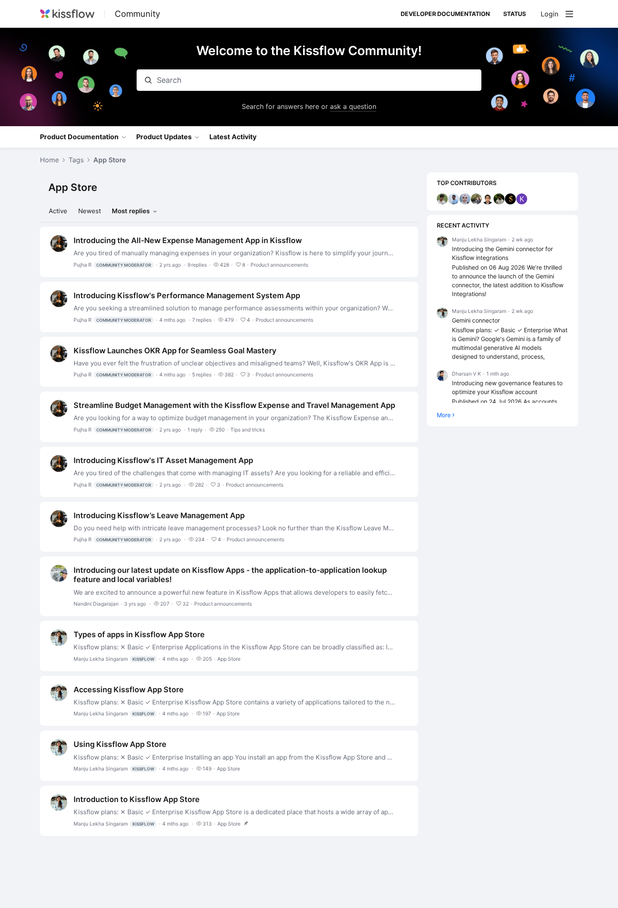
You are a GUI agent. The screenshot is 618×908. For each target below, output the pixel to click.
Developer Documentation (445, 13)
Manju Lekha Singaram (114, 659)
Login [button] (549, 14)
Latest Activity (232, 137)
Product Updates (164, 137)
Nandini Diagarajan (96, 604)
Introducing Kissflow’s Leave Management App (159, 515)
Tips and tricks (247, 429)
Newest (89, 211)
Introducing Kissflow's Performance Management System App (187, 295)
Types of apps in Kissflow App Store (139, 634)
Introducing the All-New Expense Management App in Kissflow (188, 240)
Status (514, 13)
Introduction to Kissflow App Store (137, 799)
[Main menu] (569, 13)
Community (137, 14)
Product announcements (279, 265)
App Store (109, 160)
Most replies (131, 211)
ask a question (353, 106)
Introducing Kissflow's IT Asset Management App (163, 460)
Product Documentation (79, 137)
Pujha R (112, 265)
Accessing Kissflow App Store (129, 689)
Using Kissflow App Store (120, 744)
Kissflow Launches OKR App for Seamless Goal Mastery (175, 350)
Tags (76, 160)
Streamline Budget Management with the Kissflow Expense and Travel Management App (234, 405)
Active (58, 211)
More (444, 414)
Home (49, 160)
